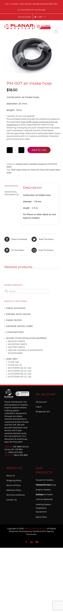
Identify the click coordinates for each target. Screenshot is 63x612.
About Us (10, 475)
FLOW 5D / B (15, 365)
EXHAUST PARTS (16, 341)
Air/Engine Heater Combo (44, 493)
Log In (39, 406)
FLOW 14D (13, 362)
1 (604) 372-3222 (25, 4)
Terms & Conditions (15, 494)
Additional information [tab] (11, 193)
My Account (41, 401)
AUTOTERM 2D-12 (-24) (19, 368)
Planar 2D (26, 170)
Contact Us (11, 499)
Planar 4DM (44, 170)
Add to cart (39, 149)
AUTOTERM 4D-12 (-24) (19, 370)
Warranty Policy (13, 489)
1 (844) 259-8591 (20, 455)
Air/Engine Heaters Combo (19, 326)
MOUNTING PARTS (17, 344)
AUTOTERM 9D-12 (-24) (19, 376)
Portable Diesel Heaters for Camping (46, 484)
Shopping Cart (43, 410)
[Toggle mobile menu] (56, 31)
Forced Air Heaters (15, 308)
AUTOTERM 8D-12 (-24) (19, 373)
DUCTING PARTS (16, 347)
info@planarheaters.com (45, 4)
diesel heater (16, 170)
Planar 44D (34, 170)
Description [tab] (11, 186)
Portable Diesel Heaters (18, 314)
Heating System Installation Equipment (31, 164)
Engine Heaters (14, 320)
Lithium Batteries (15, 332)
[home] (16, 393)
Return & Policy (13, 484)
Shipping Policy (13, 479)
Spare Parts (12, 359)
